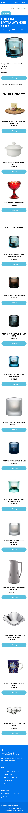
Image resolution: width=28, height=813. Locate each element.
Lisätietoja (14, 78)
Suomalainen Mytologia (10, 777)
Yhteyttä (13, 808)
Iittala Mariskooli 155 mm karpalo (14, 203)
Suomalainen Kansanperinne (12, 771)
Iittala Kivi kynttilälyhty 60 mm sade (14, 461)
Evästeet (19, 808)
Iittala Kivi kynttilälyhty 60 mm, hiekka (14, 295)
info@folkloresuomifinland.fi (20, 2)
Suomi (4, 2)
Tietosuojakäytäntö (10, 810)
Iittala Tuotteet (12, 64)
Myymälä (6, 13)
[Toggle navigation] (3, 7)
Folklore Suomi (8, 774)
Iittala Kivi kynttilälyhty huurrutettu (14, 422)
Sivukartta (20, 810)
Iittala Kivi (20, 64)
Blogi (5, 783)
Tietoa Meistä (8, 780)
